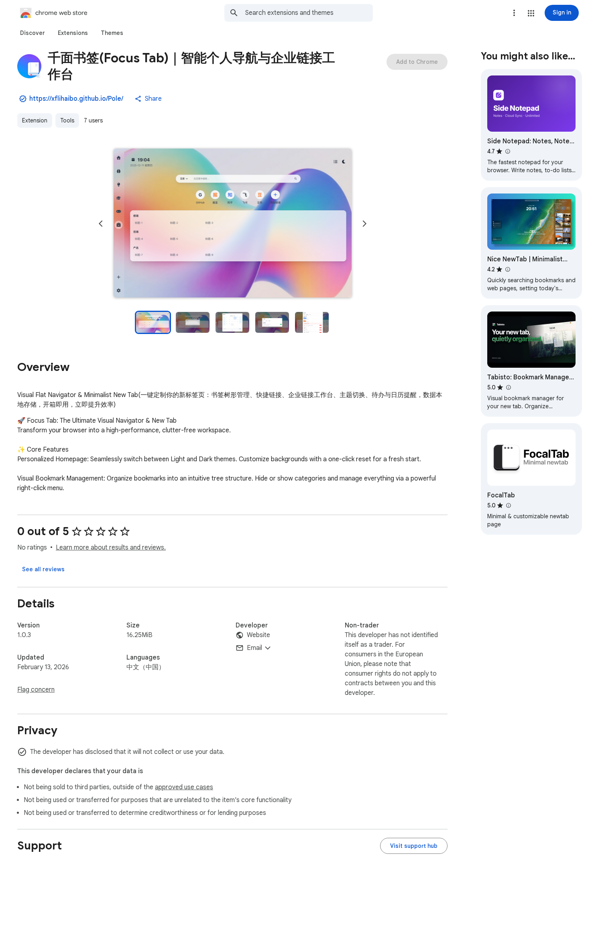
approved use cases (184, 787)
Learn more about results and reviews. (111, 548)
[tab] (32, 33)
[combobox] (309, 13)
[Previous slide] (101, 224)
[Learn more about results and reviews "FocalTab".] (508, 505)
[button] (531, 13)
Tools (67, 120)
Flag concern (36, 690)
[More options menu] (514, 13)
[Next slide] (364, 224)
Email (254, 648)
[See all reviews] (43, 569)
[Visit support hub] (414, 845)
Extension (34, 120)
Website (258, 635)
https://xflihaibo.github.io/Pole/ (76, 99)
